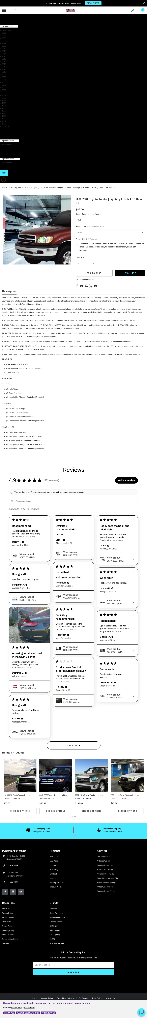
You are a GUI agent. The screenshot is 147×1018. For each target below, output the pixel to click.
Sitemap (5, 943)
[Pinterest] (95, 286)
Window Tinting (47, 998)
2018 (4, 51)
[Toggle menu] (4, 10)
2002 (4, 93)
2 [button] (75, 835)
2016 (4, 56)
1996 (4, 108)
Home (34, 998)
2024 (4, 36)
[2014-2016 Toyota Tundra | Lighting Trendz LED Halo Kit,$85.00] (20, 775)
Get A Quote (83, 998)
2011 (4, 69)
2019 (4, 49)
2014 (4, 62)
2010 (4, 72)
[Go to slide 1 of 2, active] (72, 816)
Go (4, 173)
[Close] (143, 3)
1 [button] (72, 835)
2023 (4, 38)
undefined (6, 126)
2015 (4, 59)
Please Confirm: (86, 239)
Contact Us (110, 998)
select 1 (3, 21)
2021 (4, 43)
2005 (4, 85)
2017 (4, 54)
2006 (4, 82)
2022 (4, 41)
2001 (4, 95)
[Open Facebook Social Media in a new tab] (5, 892)
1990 (4, 124)
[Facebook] (77, 286)
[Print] (86, 286)
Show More (31, 536)
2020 (4, 46)
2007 (4, 80)
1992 (4, 119)
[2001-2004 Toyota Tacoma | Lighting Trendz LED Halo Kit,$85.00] (127, 775)
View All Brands (58, 943)
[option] (38, 830)
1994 (4, 113)
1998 (4, 103)
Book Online (97, 998)
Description (9, 291)
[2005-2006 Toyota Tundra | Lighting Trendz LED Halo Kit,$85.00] (55, 775)
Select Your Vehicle (8, 16)
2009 (4, 75)
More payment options (85, 280)
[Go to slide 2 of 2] (75, 816)
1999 (4, 101)
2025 (4, 33)
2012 (4, 67)
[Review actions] (46, 520)
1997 (4, 106)
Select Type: (87, 214)
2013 (4, 64)
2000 (4, 98)
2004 (4, 88)
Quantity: (80, 257)
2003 (4, 90)
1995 (4, 111)
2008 (4, 77)
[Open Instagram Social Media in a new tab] (13, 892)
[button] (62, 480)
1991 (4, 121)
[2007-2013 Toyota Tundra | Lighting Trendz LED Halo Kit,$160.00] (91, 775)
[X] (90, 286)
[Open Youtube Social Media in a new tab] (21, 892)
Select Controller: (90, 227)
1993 (4, 116)
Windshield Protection (66, 998)
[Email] (81, 286)
